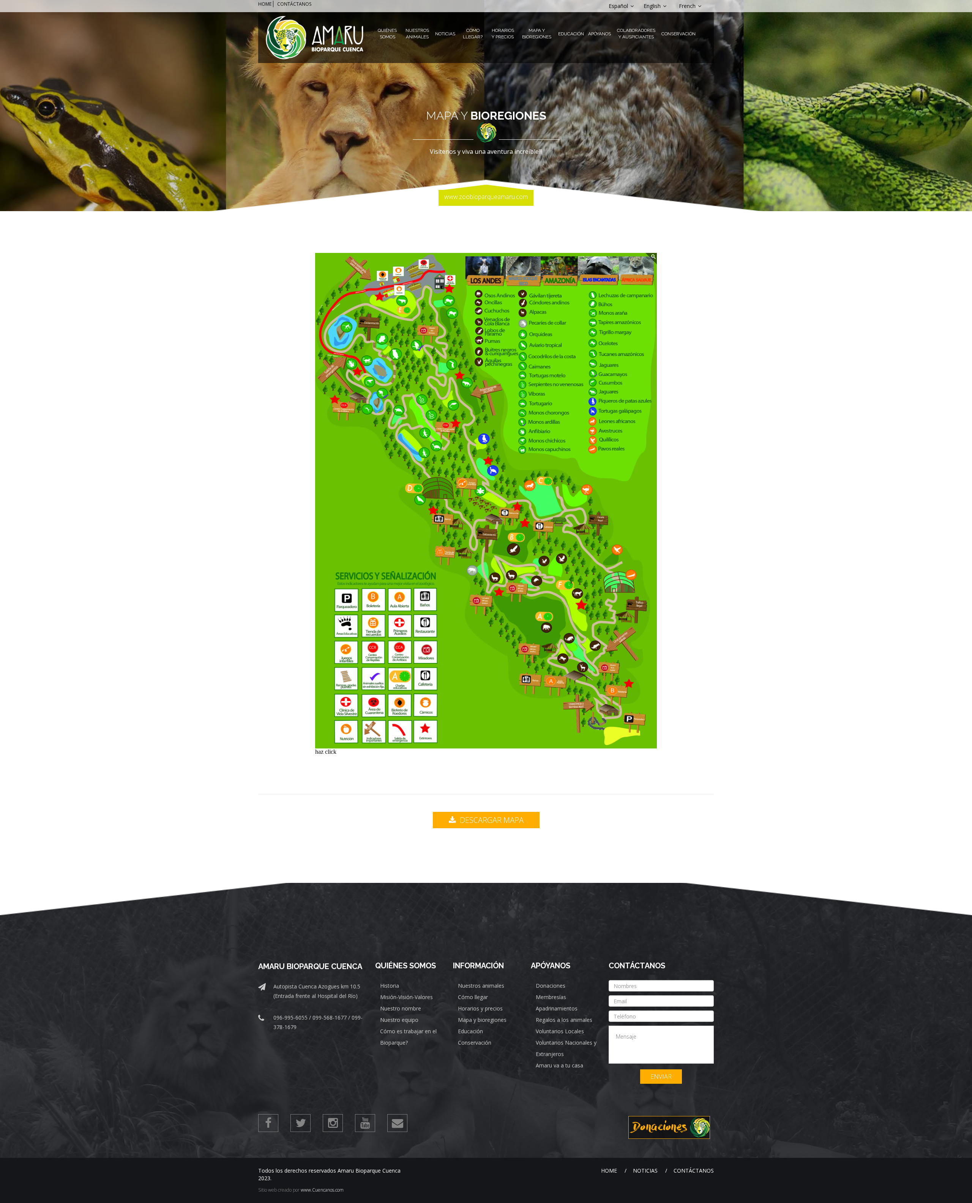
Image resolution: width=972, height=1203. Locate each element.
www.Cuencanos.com (322, 1190)
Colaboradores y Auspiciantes (636, 33)
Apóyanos (599, 33)
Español (619, 5)
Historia (389, 985)
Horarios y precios (480, 1008)
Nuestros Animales (417, 33)
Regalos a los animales (564, 1019)
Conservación (678, 33)
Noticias (445, 33)
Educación (571, 33)
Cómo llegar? (473, 33)
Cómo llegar (473, 997)
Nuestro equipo (399, 1019)
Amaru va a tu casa (559, 1065)
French (688, 5)
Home (609, 1170)
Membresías (551, 997)
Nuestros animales (481, 985)
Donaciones (550, 985)
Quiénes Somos (387, 33)
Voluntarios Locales (560, 1031)
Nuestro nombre (400, 1008)
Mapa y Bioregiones (536, 33)
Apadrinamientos (557, 1008)
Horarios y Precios (503, 33)
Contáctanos (694, 1170)
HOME (264, 4)
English (653, 5)
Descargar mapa (491, 820)
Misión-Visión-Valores (406, 997)
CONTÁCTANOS (294, 4)
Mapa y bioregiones (482, 1019)
